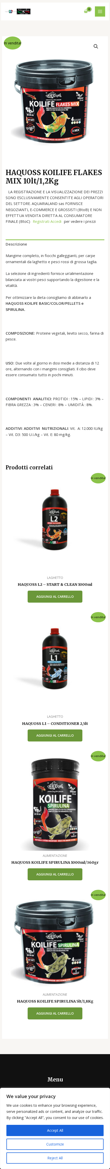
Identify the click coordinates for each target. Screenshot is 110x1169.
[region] (55, 1128)
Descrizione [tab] (16, 244)
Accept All (55, 1130)
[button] (96, 46)
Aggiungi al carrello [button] (55, 596)
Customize (55, 1144)
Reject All (55, 1157)
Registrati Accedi (47, 221)
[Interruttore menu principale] (100, 11)
